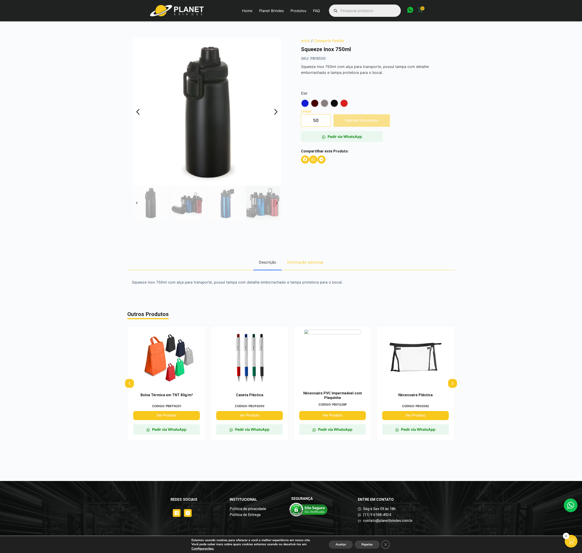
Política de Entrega (245, 515)
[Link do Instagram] (188, 513)
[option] (305, 103)
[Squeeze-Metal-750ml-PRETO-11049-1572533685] (207, 112)
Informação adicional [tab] (305, 262)
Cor (304, 93)
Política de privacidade (248, 509)
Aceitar (341, 544)
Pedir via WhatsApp (345, 136)
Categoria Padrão (329, 40)
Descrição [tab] (267, 262)
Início (305, 40)
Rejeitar (367, 544)
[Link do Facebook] (177, 513)
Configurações (202, 548)
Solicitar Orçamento (361, 120)
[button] (305, 159)
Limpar (306, 111)
